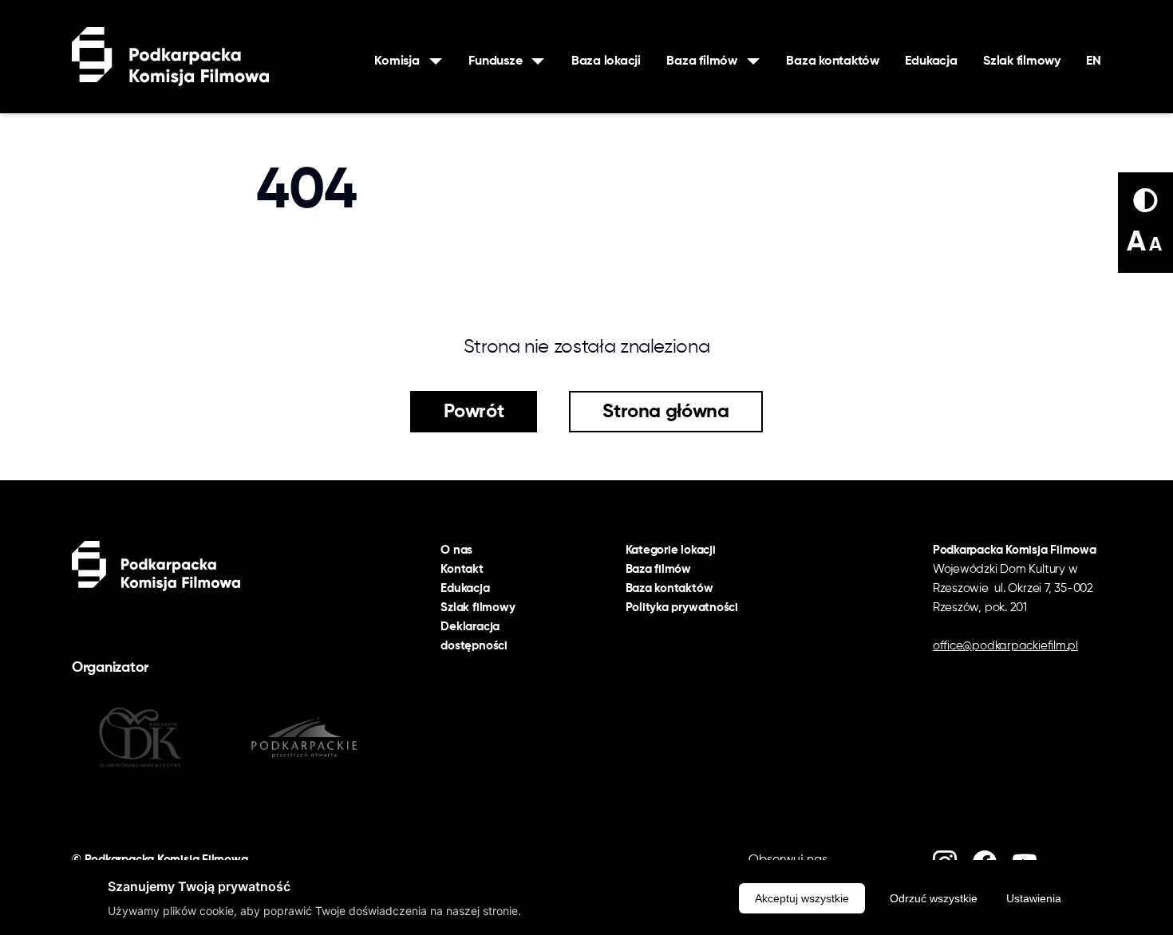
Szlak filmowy (1021, 61)
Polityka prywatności (682, 607)
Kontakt (461, 569)
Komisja (396, 61)
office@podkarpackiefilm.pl (1005, 646)
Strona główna (665, 411)
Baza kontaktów (832, 61)
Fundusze (495, 61)
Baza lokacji (606, 61)
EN (1093, 61)
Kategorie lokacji (671, 550)
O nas (456, 550)
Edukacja (931, 61)
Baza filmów (701, 61)
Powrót (474, 411)
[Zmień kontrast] (1145, 200)
